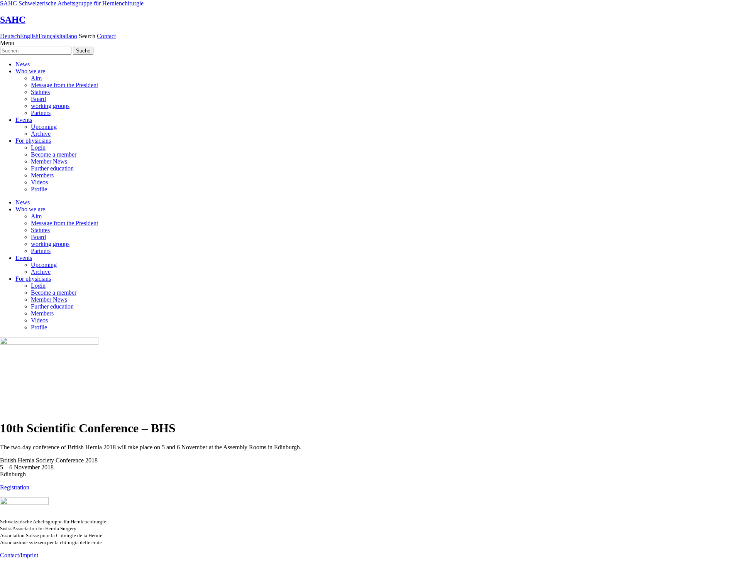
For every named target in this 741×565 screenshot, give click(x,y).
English (29, 36)
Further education (52, 168)
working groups (50, 106)
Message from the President (64, 85)
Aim (36, 78)
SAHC (8, 3)
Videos (39, 182)
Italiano (68, 36)
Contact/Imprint (19, 555)
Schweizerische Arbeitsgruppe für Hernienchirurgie (81, 3)
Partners (41, 113)
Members (42, 175)
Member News (49, 161)
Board (38, 99)
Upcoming (44, 126)
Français (49, 36)
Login (38, 147)
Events (23, 119)
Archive (41, 133)
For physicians (33, 140)
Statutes (40, 92)
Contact (106, 36)
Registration (14, 487)
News (22, 64)
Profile (39, 189)
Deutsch (10, 36)
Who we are (30, 71)
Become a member (53, 154)
